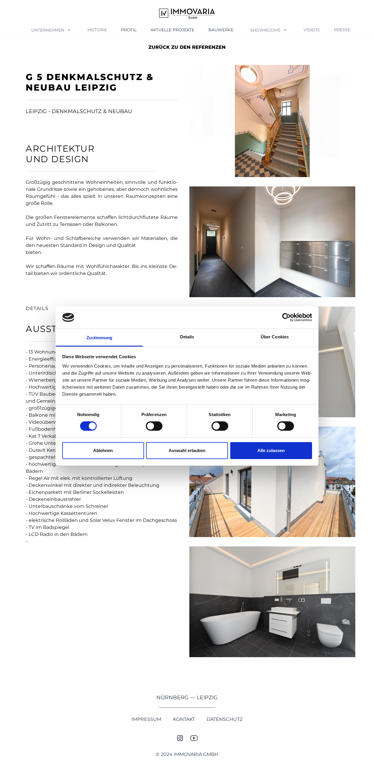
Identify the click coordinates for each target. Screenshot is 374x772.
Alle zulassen (271, 450)
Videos (312, 29)
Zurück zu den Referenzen (187, 47)
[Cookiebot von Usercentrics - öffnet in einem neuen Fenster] (286, 317)
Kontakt (184, 719)
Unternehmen (47, 30)
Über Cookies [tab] (275, 336)
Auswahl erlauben (187, 450)
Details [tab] (187, 336)
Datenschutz (225, 719)
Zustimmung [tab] (99, 337)
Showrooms (265, 30)
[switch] (154, 426)
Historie (97, 29)
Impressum (146, 719)
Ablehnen (103, 450)
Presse (342, 29)
